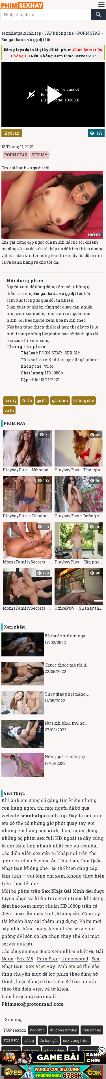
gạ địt (72, 359)
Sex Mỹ (25, 959)
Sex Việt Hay (40, 966)
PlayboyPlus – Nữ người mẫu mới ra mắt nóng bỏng (27, 452)
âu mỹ (45, 359)
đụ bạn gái (49, 1040)
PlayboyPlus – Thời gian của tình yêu (79, 452)
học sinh (37, 1030)
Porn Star (47, 959)
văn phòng (92, 1030)
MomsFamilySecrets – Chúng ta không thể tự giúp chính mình (27, 544)
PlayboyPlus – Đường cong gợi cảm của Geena (79, 498)
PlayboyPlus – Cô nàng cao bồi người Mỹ (27, 498)
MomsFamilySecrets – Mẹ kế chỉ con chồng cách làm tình (27, 590)
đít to (59, 359)
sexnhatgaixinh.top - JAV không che (37, 33)
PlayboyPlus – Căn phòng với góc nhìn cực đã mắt (79, 544)
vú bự (29, 1040)
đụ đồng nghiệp (63, 1030)
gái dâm (88, 359)
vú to (48, 366)
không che (31, 366)
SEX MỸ (39, 154)
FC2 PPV (11, 1040)
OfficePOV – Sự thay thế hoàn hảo (79, 590)
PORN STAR (88, 33)
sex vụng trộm (76, 1040)
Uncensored (74, 959)
